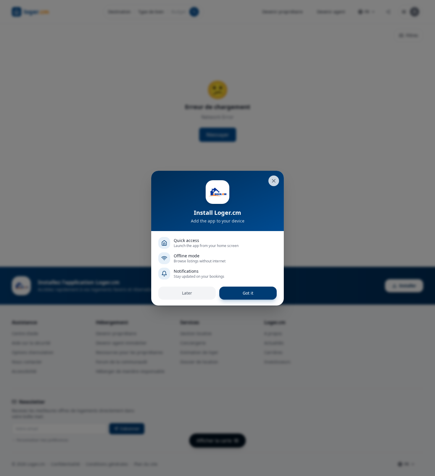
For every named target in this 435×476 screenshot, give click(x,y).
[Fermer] (273, 181)
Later (187, 293)
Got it (248, 293)
